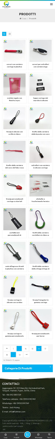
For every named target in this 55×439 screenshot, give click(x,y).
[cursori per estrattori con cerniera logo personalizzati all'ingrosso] (40, 50)
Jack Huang (14, 407)
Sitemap (36, 423)
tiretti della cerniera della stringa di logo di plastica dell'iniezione (40, 267)
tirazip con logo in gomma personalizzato (14, 335)
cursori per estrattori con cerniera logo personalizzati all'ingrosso (40, 65)
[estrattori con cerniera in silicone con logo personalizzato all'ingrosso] (40, 151)
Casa (24, 18)
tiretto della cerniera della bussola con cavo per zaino (40, 133)
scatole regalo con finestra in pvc (14, 99)
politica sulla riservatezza (13, 426)
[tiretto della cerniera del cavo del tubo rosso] (14, 151)
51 (20, 355)
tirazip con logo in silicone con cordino (14, 301)
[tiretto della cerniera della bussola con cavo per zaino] (40, 118)
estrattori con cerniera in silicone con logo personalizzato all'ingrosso (40, 166)
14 (25, 349)
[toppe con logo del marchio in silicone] (40, 84)
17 (45, 349)
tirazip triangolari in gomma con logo (40, 301)
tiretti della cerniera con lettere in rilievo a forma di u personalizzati (40, 234)
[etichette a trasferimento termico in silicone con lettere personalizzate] (40, 185)
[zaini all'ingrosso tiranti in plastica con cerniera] (14, 252)
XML (22, 423)
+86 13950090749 (27, 399)
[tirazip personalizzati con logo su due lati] (14, 185)
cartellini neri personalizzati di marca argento (14, 234)
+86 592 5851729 (13, 395)
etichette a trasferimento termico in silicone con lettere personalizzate (40, 200)
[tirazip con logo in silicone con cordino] (14, 286)
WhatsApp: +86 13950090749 (15, 403)
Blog (28, 423)
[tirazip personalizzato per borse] (40, 320)
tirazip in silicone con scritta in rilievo (14, 133)
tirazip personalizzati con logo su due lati (14, 200)
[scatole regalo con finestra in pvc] (14, 84)
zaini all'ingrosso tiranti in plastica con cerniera (14, 267)
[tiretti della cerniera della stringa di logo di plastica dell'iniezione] (40, 252)
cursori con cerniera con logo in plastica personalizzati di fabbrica (15, 65)
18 (7, 355)
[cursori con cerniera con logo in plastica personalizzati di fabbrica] (14, 50)
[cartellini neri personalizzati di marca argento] (14, 219)
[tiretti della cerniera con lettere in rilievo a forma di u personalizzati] (40, 219)
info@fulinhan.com (17, 411)
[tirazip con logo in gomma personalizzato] (14, 320)
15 (32, 349)
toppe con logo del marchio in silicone (40, 99)
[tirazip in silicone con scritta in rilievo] (14, 118)
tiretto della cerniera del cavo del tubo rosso (14, 166)
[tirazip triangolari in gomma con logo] (40, 286)
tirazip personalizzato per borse (40, 335)
